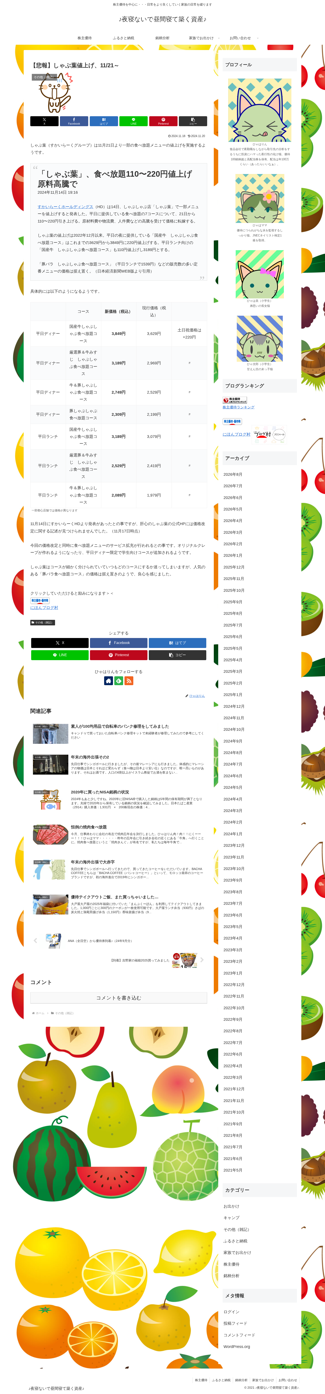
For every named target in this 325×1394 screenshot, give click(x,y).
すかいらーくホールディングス (65, 207)
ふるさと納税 (221, 1380)
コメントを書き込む (118, 998)
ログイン (231, 1312)
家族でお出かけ (263, 1380)
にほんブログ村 (44, 607)
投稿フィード (235, 1323)
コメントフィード (239, 1335)
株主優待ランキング (238, 407)
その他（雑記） (44, 622)
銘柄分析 (241, 1380)
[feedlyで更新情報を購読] (118, 680)
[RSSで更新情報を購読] (128, 680)
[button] (193, 121)
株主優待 (201, 1380)
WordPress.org (237, 1347)
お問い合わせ (288, 1380)
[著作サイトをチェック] (108, 680)
